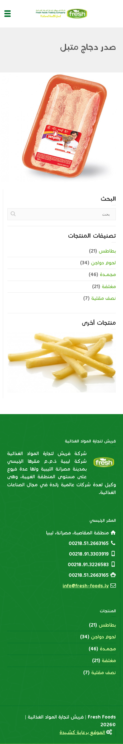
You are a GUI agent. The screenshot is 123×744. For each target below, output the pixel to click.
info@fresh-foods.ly (86, 586)
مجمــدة (108, 274)
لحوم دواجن (103, 263)
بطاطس (107, 251)
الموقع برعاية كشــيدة (82, 732)
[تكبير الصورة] (61, 127)
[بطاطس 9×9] (54, 376)
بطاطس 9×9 (62, 346)
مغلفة (109, 287)
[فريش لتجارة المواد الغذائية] (61, 13)
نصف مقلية (103, 298)
